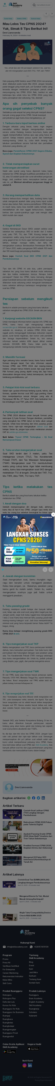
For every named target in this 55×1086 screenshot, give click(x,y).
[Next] (50, 569)
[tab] (3, 569)
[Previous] (45, 569)
